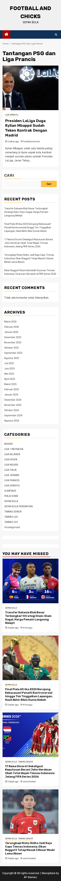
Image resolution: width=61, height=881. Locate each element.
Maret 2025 (10, 384)
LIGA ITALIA (10, 470)
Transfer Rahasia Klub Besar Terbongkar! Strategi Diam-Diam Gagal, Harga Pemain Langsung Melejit (26, 212)
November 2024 (12, 405)
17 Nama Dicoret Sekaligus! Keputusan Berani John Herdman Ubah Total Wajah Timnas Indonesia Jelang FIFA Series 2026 (28, 243)
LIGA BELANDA (12, 454)
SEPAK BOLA (11, 501)
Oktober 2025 (11, 347)
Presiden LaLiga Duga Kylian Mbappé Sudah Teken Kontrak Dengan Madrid (26, 128)
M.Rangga (27, 628)
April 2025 (9, 379)
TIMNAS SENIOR (13, 511)
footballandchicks (31, 141)
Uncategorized (12, 527)
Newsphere (48, 873)
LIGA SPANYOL (11, 115)
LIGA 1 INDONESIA (13, 449)
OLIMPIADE (10, 490)
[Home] (6, 34)
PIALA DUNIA (11, 496)
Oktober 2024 (11, 410)
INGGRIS (8, 444)
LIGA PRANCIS (11, 480)
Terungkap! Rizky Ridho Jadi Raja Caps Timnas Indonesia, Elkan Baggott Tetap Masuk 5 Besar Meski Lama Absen (29, 258)
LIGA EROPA (10, 459)
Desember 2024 (12, 399)
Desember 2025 (12, 337)
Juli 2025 (9, 363)
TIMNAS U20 (11, 516)
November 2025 (12, 342)
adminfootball (29, 781)
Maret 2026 (10, 321)
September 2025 (13, 353)
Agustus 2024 (11, 420)
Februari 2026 (11, 326)
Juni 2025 (9, 368)
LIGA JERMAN (11, 475)
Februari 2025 (11, 389)
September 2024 (13, 415)
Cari (9, 175)
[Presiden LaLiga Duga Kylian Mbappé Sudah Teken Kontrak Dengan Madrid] (30, 88)
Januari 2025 (11, 394)
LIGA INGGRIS (11, 464)
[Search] (56, 34)
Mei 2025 (9, 373)
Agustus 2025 (11, 358)
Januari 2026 (11, 332)
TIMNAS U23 (11, 522)
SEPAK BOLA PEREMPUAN (18, 506)
